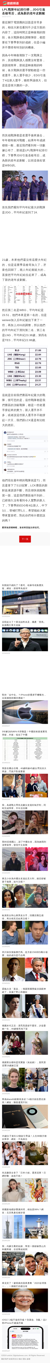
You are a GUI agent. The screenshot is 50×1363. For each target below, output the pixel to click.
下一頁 (25, 539)
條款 (20, 1359)
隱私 (24, 1359)
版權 (28, 1359)
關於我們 (4, 1359)
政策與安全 (13, 1359)
